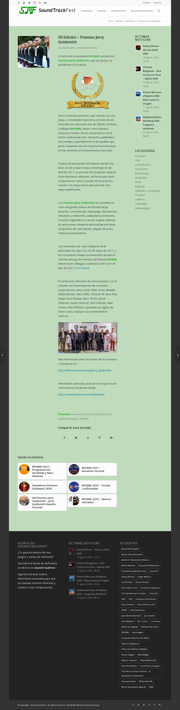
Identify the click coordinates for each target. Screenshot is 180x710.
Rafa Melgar (143, 654)
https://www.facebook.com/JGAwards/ (81, 394)
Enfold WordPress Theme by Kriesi (83, 705)
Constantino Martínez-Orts (133, 571)
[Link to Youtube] (24, 2)
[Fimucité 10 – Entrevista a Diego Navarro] (2, 355)
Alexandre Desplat (130, 548)
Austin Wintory (128, 565)
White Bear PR (145, 681)
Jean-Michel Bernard (131, 615)
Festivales (141, 177)
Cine (137, 160)
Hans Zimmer (127, 604)
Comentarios (142, 164)
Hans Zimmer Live (146, 604)
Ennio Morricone (129, 587)
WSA (151, 687)
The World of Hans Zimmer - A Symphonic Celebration (135, 673)
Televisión (141, 203)
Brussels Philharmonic (149, 565)
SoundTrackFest (129, 666)
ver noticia (82, 268)
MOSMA (84, 418)
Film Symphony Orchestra (133, 593)
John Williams (127, 621)
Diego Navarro (144, 576)
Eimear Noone (142, 582)
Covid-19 (154, 571)
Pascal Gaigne (127, 654)
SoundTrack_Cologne (150, 666)
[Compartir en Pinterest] (99, 438)
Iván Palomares (137, 610)
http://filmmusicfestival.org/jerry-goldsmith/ (85, 370)
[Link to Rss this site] (39, 2)
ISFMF (124, 610)
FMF (123, 599)
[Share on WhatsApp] (88, 438)
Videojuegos (142, 208)
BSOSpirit (100, 414)
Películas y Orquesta (147, 190)
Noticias (84, 47)
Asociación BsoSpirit (82, 414)
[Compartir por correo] (111, 438)
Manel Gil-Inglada (129, 626)
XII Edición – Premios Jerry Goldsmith (81, 39)
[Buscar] (158, 10)
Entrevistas (142, 173)
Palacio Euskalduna (130, 643)
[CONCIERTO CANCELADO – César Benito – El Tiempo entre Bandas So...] (177, 355)
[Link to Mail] (45, 2)
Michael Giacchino (150, 626)
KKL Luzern (142, 621)
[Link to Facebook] (18, 2)
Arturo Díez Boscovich (131, 554)
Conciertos (141, 169)
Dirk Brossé (126, 582)
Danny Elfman (127, 576)
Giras (138, 182)
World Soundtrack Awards (133, 687)
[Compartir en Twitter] (76, 438)
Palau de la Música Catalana (134, 649)
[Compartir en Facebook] (64, 438)
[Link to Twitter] (29, 2)
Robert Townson (129, 660)
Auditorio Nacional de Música (135, 559)
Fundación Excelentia (146, 599)
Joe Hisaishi (149, 615)
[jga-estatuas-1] (33, 52)
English (146, 2)
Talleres (140, 199)
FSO (130, 599)
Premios (93, 47)
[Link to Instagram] (34, 2)
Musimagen (137, 632)
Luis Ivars (155, 621)
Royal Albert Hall (148, 660)
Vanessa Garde (128, 681)
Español (157, 2)
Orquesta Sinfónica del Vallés (135, 638)
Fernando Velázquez (150, 587)
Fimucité (153, 593)
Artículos (140, 156)
